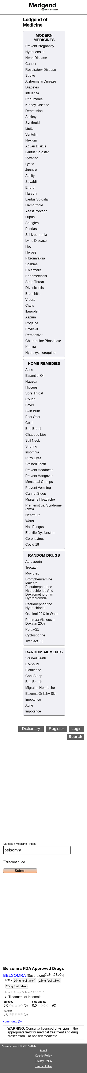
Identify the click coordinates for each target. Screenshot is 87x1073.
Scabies (31, 264)
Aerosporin (33, 561)
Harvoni (31, 193)
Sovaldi (31, 181)
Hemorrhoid (34, 205)
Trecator (31, 567)
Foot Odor (32, 417)
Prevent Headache (39, 470)
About (43, 1050)
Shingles (32, 223)
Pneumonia (34, 99)
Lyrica (29, 164)
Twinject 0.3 (34, 641)
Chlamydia (33, 270)
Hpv (28, 246)
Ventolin (31, 134)
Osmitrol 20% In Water (41, 614)
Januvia (31, 170)
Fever (29, 405)
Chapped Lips (35, 434)
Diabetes (32, 87)
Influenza (32, 93)
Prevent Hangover (39, 476)
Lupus (30, 217)
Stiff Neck (32, 440)
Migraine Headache (40, 499)
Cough (30, 399)
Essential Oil (34, 375)
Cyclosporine (35, 635)
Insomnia (32, 452)
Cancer (30, 63)
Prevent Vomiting (38, 487)
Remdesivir (33, 335)
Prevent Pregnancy (39, 46)
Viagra (30, 299)
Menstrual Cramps (39, 482)
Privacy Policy (43, 1060)
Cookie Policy (43, 1055)
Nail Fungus (34, 527)
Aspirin (30, 317)
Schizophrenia (36, 235)
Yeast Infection (36, 211)
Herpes (30, 252)
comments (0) (12, 1021)
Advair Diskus (35, 146)
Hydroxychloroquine (40, 352)
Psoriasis (32, 229)
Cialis (29, 305)
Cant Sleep (33, 676)
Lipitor (30, 128)
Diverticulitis (34, 288)
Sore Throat (34, 393)
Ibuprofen (32, 311)
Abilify (30, 176)
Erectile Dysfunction (40, 532)
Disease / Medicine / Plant (19, 843)
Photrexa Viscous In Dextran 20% (40, 621)
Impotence (33, 699)
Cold (29, 423)
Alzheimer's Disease (40, 81)
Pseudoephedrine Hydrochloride (38, 606)
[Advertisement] (43, 785)
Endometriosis (36, 276)
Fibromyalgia (35, 258)
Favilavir (31, 329)
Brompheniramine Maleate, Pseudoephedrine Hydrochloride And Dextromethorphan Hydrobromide (39, 588)
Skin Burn (32, 411)
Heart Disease (36, 58)
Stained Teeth (35, 464)
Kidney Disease (37, 105)
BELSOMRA (14, 975)
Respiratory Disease (40, 69)
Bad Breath (33, 428)
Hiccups (31, 387)
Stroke (30, 75)
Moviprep (32, 573)
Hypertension (35, 52)
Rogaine (31, 323)
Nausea (31, 381)
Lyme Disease (36, 240)
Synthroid (32, 122)
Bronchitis (32, 293)
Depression (34, 111)
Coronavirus (34, 538)
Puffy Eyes (33, 458)
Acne (29, 369)
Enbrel (30, 187)
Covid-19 (32, 544)
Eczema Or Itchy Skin (41, 693)
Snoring (31, 446)
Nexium (31, 140)
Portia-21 (32, 629)
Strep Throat (34, 282)
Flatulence (33, 670)
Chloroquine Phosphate (43, 341)
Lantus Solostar (37, 152)
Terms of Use (43, 1066)
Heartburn (32, 515)
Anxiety (31, 117)
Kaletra (30, 347)
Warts (29, 521)
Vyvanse (31, 158)
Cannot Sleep (35, 493)
